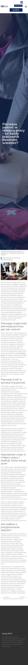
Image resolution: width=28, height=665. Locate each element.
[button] (26, 6)
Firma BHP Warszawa (6, 251)
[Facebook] (21, 2)
